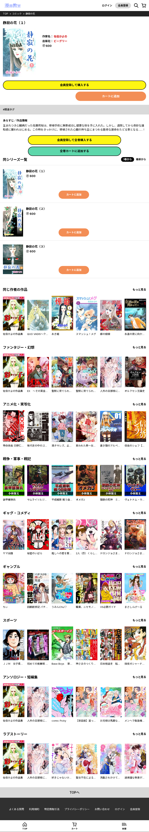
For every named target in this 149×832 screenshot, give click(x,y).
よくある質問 (16, 809)
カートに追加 (111, 96)
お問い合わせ (102, 809)
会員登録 (123, 5)
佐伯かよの (60, 36)
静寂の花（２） (36, 209)
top (5, 13)
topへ (74, 792)
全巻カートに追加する (74, 151)
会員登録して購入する (74, 85)
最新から (141, 159)
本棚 (124, 828)
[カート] (143, 5)
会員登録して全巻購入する (74, 140)
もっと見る (139, 289)
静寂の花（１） (36, 171)
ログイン (107, 5)
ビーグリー (60, 41)
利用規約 (34, 809)
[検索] (136, 5)
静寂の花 (30, 13)
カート (74, 828)
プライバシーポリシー (77, 809)
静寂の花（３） (36, 246)
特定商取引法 (51, 809)
